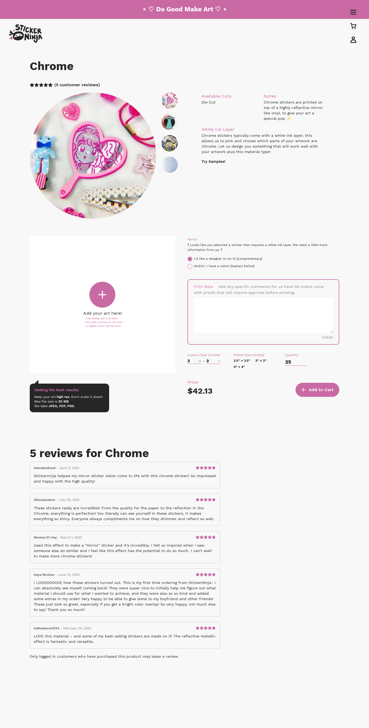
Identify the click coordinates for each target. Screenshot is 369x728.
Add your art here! (102, 313)
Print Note (203, 286)
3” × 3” (260, 361)
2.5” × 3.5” (242, 361)
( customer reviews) (77, 84)
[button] (36, 155)
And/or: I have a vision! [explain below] (224, 266)
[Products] (353, 26)
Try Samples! (213, 161)
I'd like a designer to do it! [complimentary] (228, 259)
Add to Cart (321, 389)
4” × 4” (239, 367)
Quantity (291, 355)
